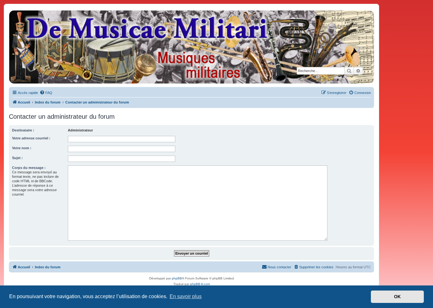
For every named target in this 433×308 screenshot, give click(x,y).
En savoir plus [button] (186, 296)
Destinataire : (23, 130)
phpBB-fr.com (200, 284)
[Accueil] (191, 47)
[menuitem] (46, 93)
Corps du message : (29, 168)
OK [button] (397, 296)
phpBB (177, 278)
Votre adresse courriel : (31, 138)
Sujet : (17, 158)
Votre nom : (21, 148)
